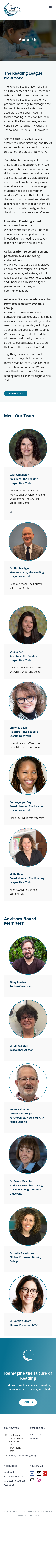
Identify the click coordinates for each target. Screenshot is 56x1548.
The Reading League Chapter (21, 1511)
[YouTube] (45, 1473)
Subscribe (35, 1434)
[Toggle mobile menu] (50, 6)
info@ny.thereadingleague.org (17, 1455)
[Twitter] (39, 1473)
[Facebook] (32, 1473)
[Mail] (32, 1480)
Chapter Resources (15, 1480)
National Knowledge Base (13, 1474)
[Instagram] (39, 1480)
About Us (9, 1484)
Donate (34, 1438)
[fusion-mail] (11, 512)
